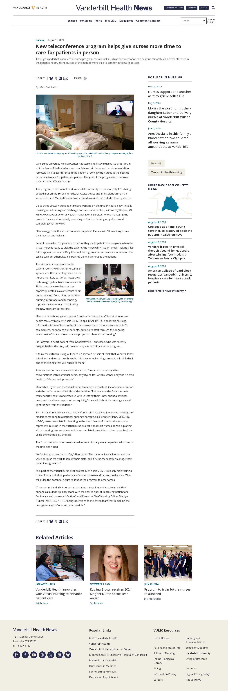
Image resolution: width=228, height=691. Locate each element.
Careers (158, 679)
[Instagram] (42, 654)
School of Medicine (197, 647)
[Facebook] (25, 654)
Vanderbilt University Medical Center (110, 649)
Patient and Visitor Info (167, 647)
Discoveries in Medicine (102, 666)
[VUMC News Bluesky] (67, 654)
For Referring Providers (103, 671)
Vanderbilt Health (99, 643)
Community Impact (148, 20)
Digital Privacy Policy (198, 674)
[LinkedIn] (59, 654)
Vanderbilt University (198, 653)
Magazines (126, 20)
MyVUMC (110, 20)
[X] (50, 654)
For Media (86, 20)
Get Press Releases (174, 7)
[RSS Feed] (16, 654)
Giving (157, 668)
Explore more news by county (166, 290)
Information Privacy (165, 674)
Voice (98, 20)
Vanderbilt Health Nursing (166, 172)
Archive (204, 7)
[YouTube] (33, 654)
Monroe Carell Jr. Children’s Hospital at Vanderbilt (118, 655)
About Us (192, 7)
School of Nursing (164, 653)
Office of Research (196, 659)
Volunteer (191, 668)
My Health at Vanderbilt (103, 660)
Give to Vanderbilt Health (103, 638)
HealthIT (156, 163)
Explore (72, 20)
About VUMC (193, 679)
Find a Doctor (161, 638)
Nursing (40, 40)
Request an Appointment (103, 677)
